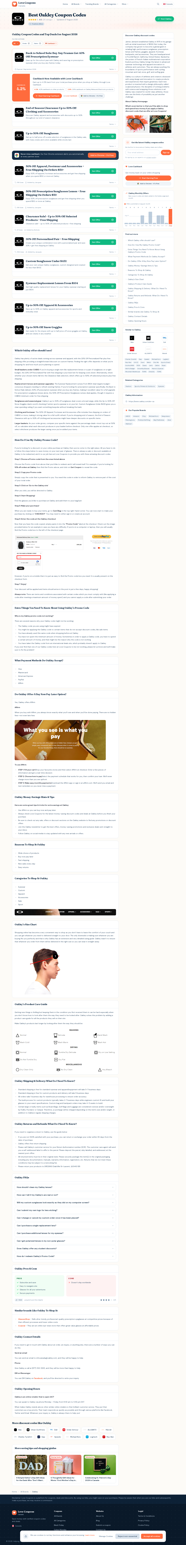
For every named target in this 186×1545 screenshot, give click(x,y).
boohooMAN (129, 365)
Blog (98, 1520)
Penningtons (130, 420)
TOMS (159, 372)
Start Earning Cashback (48, 96)
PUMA (144, 372)
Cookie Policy (143, 1525)
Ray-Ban (128, 362)
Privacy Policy (143, 1520)
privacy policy (151, 157)
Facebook (38, 1378)
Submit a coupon (103, 1525)
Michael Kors (156, 359)
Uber (169, 420)
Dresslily (151, 372)
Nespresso (166, 416)
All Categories (110, 4)
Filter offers (18, 39)
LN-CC (136, 362)
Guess (145, 365)
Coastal (21, 1326)
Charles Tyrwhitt (130, 359)
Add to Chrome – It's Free (93, 96)
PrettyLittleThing (144, 420)
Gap (140, 359)
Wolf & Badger (130, 369)
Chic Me (156, 362)
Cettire (157, 365)
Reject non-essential (127, 1536)
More (124, 4)
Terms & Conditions (146, 1516)
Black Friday (59, 1525)
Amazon (136, 416)
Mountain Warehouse (132, 372)
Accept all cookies (152, 1536)
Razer (164, 365)
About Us (100, 1516)
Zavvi (142, 362)
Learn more (90, 1535)
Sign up (166, 152)
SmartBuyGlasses (143, 369)
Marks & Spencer (157, 369)
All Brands (75, 4)
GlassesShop (24, 1319)
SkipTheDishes (158, 420)
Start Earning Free (150, 178)
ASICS (128, 416)
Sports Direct (165, 362)
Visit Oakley (166, 19)
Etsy (144, 416)
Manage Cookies (106, 1536)
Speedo (146, 359)
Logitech (166, 359)
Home (65, 4)
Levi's (151, 365)
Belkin (149, 362)
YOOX (138, 365)
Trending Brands (92, 4)
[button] (16, 43)
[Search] (158, 4)
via (70, 96)
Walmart (129, 424)
